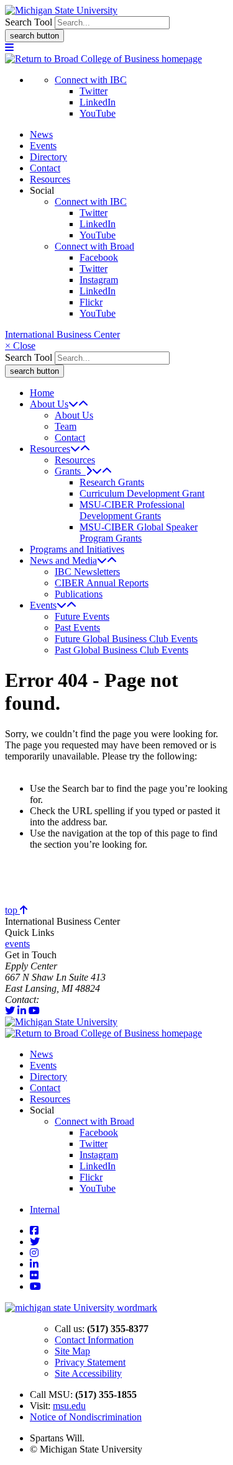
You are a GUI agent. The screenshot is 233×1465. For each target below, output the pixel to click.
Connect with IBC (91, 80)
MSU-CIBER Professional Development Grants (132, 510)
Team (65, 426)
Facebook (99, 257)
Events (43, 145)
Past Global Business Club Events (121, 650)
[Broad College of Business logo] (103, 58)
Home (42, 393)
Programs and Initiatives (77, 549)
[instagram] (34, 1253)
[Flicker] (34, 1275)
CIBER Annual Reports (101, 583)
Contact (45, 168)
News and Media (63, 560)
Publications (79, 594)
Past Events (77, 627)
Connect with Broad (94, 246)
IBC (50, 999)
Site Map (72, 1351)
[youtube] (34, 1010)
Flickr (91, 302)
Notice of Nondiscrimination (86, 1417)
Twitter (93, 91)
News (41, 134)
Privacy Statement (90, 1362)
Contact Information (94, 1340)
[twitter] (10, 1010)
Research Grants (112, 482)
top (12, 910)
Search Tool (28, 22)
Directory (48, 157)
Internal (45, 1209)
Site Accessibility (88, 1373)
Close (20, 345)
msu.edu (69, 1405)
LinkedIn (98, 102)
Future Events (82, 616)
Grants (70, 471)
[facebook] (34, 1230)
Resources (50, 179)
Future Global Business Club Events (126, 638)
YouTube (98, 113)
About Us (49, 404)
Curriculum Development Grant (142, 493)
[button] (9, 47)
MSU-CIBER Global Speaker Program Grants (139, 532)
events (17, 943)
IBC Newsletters (87, 571)
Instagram (99, 279)
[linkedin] (21, 1010)
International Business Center (62, 334)
